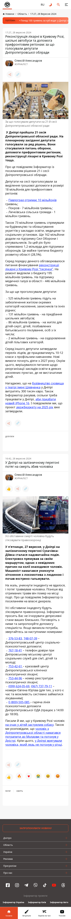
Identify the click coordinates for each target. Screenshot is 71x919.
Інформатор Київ (37, 902)
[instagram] (17, 885)
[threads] (63, 885)
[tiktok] (45, 885)
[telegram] (26, 885)
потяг (8, 791)
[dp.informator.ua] (7, 4)
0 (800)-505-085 (19, 702)
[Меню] (66, 5)
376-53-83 (15, 638)
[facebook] (8, 885)
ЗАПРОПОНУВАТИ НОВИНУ (35, 828)
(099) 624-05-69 (18, 686)
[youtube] (54, 885)
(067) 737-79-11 (41, 686)
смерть (19, 791)
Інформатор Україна (13, 902)
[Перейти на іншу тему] (51, 5)
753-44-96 (15, 678)
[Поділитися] (10, 74)
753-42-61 (15, 666)
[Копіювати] (18, 74)
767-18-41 (15, 650)
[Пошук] (58, 5)
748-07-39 (30, 638)
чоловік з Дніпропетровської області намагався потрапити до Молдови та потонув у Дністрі (33, 735)
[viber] (35, 885)
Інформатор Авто (59, 902)
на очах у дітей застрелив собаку (29, 725)
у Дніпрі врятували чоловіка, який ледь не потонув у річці (33, 743)
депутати (9, 436)
